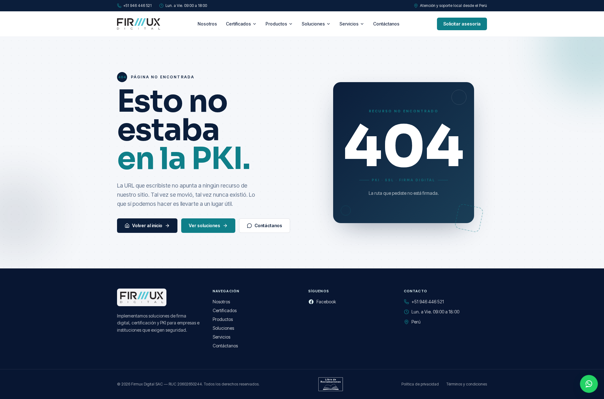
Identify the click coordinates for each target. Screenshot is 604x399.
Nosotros (207, 23)
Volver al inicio (147, 225)
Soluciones (313, 23)
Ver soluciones (204, 225)
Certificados (238, 23)
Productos (276, 23)
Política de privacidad (420, 384)
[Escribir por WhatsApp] (589, 384)
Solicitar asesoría (462, 23)
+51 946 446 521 (137, 5)
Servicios (349, 23)
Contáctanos (386, 23)
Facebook (326, 301)
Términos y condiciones (466, 384)
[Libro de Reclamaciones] (330, 384)
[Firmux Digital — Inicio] (138, 24)
